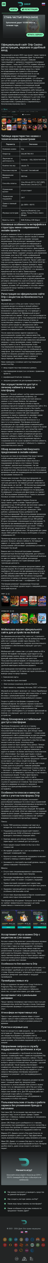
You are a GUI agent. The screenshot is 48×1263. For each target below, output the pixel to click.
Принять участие (34, 35)
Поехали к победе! (24, 1174)
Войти (13, 9)
